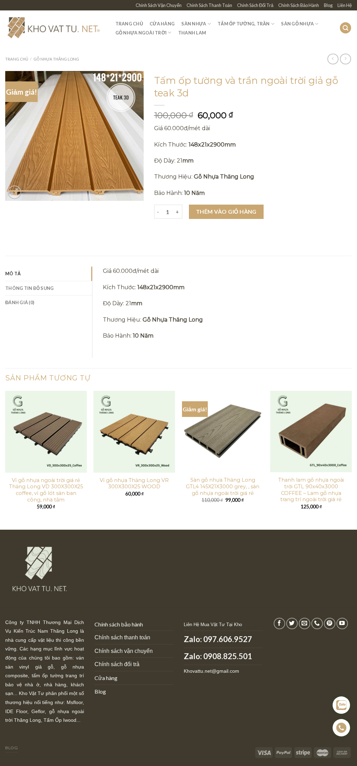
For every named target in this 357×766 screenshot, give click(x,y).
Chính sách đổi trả (116, 664)
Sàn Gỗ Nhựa (297, 23)
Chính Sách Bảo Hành (298, 5)
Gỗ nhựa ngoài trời (141, 32)
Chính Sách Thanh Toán (209, 5)
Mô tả (13, 273)
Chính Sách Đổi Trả (255, 5)
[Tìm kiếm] (345, 28)
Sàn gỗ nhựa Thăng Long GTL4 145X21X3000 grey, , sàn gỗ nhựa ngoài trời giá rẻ (222, 486)
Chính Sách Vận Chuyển (159, 5)
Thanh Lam (192, 32)
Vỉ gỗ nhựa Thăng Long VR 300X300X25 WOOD (134, 483)
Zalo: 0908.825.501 (218, 656)
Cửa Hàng (162, 23)
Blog (328, 5)
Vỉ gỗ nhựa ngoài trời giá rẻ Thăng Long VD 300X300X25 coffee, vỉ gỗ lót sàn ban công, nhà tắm (46, 490)
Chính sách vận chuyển (123, 651)
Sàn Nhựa (193, 23)
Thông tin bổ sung (29, 288)
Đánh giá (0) (19, 302)
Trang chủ (16, 59)
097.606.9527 (227, 639)
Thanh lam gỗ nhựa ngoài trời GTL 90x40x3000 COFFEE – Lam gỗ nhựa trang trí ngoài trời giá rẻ (311, 490)
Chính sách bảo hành (118, 624)
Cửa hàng (105, 677)
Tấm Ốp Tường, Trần (244, 23)
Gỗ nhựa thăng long (56, 59)
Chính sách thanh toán (122, 637)
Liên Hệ (344, 5)
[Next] (351, 459)
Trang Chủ (129, 23)
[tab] (48, 274)
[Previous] (5, 459)
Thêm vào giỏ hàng (226, 211)
